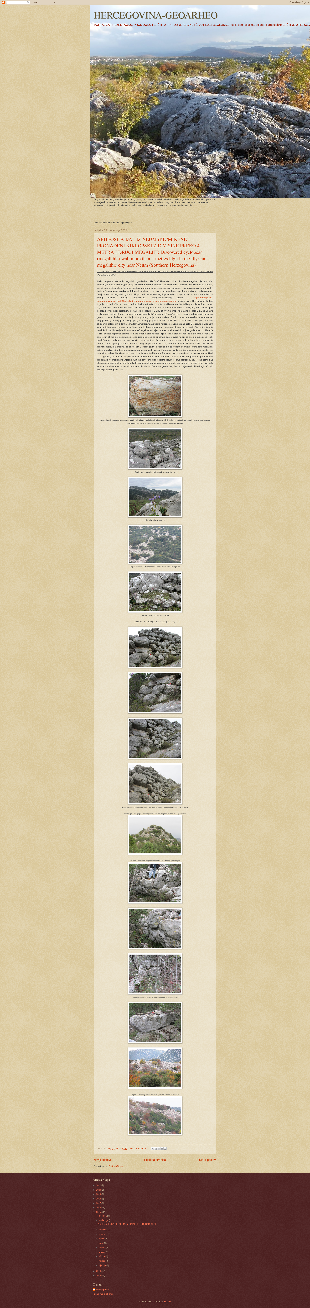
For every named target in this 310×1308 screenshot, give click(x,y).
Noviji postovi (102, 1159)
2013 (98, 1275)
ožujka (102, 1256)
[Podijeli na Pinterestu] (165, 1148)
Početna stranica (155, 1159)
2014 (98, 1271)
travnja (102, 1252)
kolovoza (103, 1234)
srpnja (102, 1238)
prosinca (103, 1216)
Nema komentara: (138, 1148)
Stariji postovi (207, 1159)
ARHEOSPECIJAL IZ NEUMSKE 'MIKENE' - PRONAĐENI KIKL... (129, 1224)
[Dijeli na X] (158, 1148)
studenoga (104, 1220)
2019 (98, 1194)
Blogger (167, 1301)
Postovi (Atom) (115, 1166)
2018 (98, 1199)
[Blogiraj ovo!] (155, 1148)
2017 (98, 1203)
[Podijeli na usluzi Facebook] (162, 1148)
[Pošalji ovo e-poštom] (152, 1148)
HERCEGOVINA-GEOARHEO (156, 14)
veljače (102, 1261)
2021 (98, 1185)
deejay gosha (102, 1289)
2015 (98, 1212)
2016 (98, 1207)
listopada (103, 1229)
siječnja (102, 1265)
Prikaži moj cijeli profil (103, 1294)
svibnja (102, 1247)
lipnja (101, 1243)
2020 (98, 1190)
